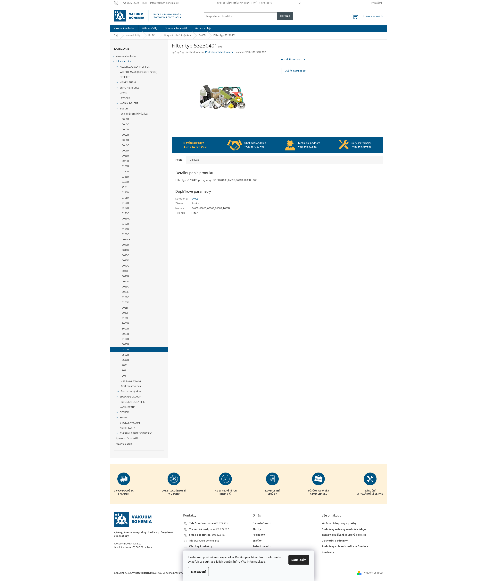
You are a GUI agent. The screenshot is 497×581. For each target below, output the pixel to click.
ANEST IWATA (128, 428)
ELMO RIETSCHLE (129, 88)
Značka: (251, 52)
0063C (125, 287)
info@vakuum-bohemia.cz (204, 541)
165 (124, 370)
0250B (125, 172)
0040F (125, 282)
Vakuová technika (126, 56)
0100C (125, 297)
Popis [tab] (179, 160)
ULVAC (123, 93)
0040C (125, 266)
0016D (125, 151)
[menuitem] (124, 28)
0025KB (126, 240)
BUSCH (124, 109)
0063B (125, 334)
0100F (125, 318)
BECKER (124, 412)
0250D (125, 229)
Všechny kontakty (200, 546)
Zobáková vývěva (131, 381)
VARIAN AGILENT (129, 103)
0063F (125, 313)
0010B (125, 119)
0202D (125, 208)
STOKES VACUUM (130, 423)
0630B (125, 360)
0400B (125, 350)
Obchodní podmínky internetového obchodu (244, 3)
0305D (125, 198)
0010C (125, 124)
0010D (125, 130)
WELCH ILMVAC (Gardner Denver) (138, 72)
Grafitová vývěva (131, 386)
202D (125, 365)
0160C (125, 234)
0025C (125, 255)
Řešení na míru (262, 546)
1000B (125, 323)
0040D (125, 245)
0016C (125, 145)
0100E (125, 302)
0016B (125, 140)
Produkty (259, 535)
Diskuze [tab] (194, 160)
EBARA (124, 418)
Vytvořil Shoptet (373, 573)
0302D (125, 224)
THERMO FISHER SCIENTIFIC (136, 433)
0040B (125, 276)
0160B (125, 166)
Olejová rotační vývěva (134, 114)
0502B (125, 355)
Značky (257, 541)
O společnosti (261, 523)
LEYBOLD (125, 98)
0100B (125, 339)
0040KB (126, 250)
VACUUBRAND (127, 407)
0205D (125, 182)
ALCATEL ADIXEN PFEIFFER (135, 67)
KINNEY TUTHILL (129, 82)
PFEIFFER (125, 77)
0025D (125, 161)
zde (262, 562)
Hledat (285, 16)
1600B (125, 329)
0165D (125, 177)
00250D (126, 219)
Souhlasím (298, 560)
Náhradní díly (123, 62)
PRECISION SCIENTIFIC (132, 402)
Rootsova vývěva (131, 391)
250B (125, 187)
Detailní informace (291, 60)
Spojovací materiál (127, 438)
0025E (125, 260)
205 (124, 376)
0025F (125, 308)
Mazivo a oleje (124, 444)
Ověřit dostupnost (295, 71)
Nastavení (198, 571)
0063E (125, 292)
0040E (125, 271)
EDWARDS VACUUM (130, 397)
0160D (125, 203)
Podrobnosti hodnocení (219, 52)
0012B (125, 135)
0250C (125, 213)
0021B (125, 156)
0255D (125, 192)
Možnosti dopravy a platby (339, 523)
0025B (125, 344)
